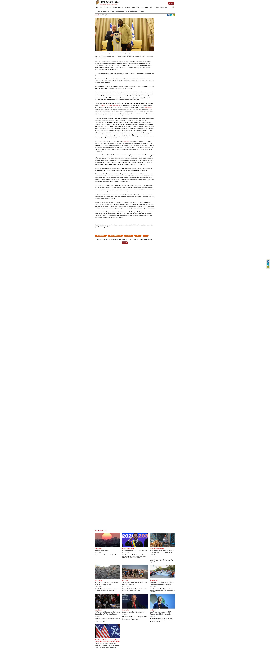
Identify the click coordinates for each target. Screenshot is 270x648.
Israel (138, 235)
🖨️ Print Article (108, 15)
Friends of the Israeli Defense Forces (110, 105)
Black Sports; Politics (115, 235)
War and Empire (163, 7)
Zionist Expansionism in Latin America (133, 612)
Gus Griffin (97, 15)
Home (97, 7)
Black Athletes (100, 235)
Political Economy (144, 7)
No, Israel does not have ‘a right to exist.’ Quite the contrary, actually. (107, 583)
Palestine (128, 235)
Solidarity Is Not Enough (102, 550)
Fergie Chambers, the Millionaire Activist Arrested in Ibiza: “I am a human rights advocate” (162, 552)
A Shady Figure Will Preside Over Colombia (134, 550)
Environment (120, 7)
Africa (101, 7)
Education (115, 7)
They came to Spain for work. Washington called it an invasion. (134, 583)
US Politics (156, 7)
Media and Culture (135, 7)
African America (107, 7)
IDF (145, 235)
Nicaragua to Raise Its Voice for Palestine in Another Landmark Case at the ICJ (162, 583)
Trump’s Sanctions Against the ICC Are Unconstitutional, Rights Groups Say (161, 613)
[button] (124, 35)
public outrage (148, 107)
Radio (151, 7)
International (127, 7)
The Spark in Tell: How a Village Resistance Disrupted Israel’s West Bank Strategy (107, 613)
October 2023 (126, 141)
